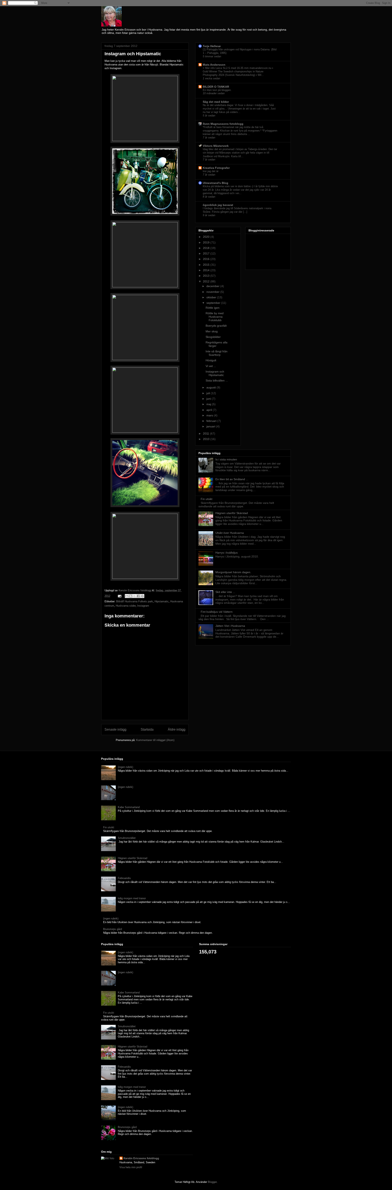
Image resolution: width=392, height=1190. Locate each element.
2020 (206, 236)
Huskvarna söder (126, 605)
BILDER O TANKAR (216, 86)
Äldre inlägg (176, 729)
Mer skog (212, 331)
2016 (206, 259)
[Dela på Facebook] (138, 596)
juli (208, 393)
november (213, 291)
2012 (206, 281)
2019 (206, 242)
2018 (206, 248)
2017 (206, 253)
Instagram (143, 605)
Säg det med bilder (216, 101)
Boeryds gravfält (216, 325)
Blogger (212, 1181)
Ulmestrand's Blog (215, 183)
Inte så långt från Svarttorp (216, 353)
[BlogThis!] (131, 596)
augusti (211, 387)
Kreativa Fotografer (216, 167)
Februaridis (124, 878)
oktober (211, 297)
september (213, 302)
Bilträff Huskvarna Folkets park (134, 601)
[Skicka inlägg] (119, 595)
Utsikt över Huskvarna (229, 532)
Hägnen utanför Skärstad (231, 513)
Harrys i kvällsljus (226, 552)
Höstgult (211, 360)
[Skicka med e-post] (127, 596)
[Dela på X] (135, 596)
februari (211, 420)
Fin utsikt (206, 499)
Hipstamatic (162, 601)
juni (209, 398)
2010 (206, 439)
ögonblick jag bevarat (218, 205)
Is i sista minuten (226, 459)
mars (210, 415)
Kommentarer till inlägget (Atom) (155, 740)
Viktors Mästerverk (216, 145)
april (209, 409)
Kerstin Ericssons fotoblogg (141, 1158)
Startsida (147, 729)
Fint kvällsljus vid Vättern (217, 611)
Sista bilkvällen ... (217, 380)
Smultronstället (127, 837)
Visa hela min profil (130, 1167)
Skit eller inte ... (225, 592)
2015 (206, 264)
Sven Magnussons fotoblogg (223, 123)
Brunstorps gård (112, 929)
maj (209, 404)
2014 (206, 270)
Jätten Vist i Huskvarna (230, 625)
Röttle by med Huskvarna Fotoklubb (215, 317)
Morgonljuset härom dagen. (233, 572)
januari (211, 426)
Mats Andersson (214, 64)
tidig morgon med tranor (132, 898)
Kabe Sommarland (129, 807)
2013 (206, 275)
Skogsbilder (213, 336)
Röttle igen (212, 307)
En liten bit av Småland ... (231, 479)
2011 (206, 433)
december (213, 286)
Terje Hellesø (212, 46)
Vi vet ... (211, 366)
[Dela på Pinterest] (142, 596)
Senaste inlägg (115, 729)
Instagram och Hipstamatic (215, 373)
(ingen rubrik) (125, 767)
